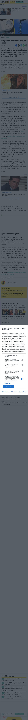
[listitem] (14, 356)
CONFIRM (8, 386)
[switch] (22, 360)
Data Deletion (5, 391)
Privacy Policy (22, 391)
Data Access (14, 391)
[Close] (24, 328)
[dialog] (14, 360)
